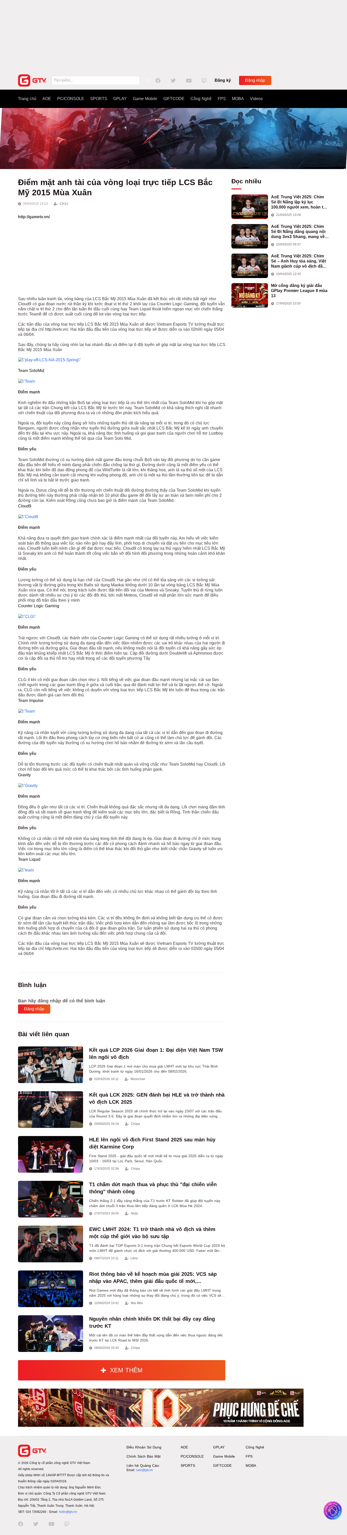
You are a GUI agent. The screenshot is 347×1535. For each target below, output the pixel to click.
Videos (256, 98)
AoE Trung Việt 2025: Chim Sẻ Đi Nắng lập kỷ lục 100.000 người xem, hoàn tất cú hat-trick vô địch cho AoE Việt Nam (299, 202)
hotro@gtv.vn (68, 1512)
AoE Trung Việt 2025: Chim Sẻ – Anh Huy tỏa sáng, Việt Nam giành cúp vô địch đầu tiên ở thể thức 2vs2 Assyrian (300, 261)
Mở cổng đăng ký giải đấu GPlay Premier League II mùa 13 (299, 290)
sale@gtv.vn (144, 1470)
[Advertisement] (173, 35)
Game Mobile (145, 98)
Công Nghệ (201, 98)
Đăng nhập (255, 80)
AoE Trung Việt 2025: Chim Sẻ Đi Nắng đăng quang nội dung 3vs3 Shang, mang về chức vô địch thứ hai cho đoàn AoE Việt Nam (298, 231)
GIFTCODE (173, 98)
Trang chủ (27, 98)
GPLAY (120, 98)
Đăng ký (223, 80)
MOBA (238, 98)
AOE (46, 98)
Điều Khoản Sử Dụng (144, 1447)
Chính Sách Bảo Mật (144, 1456)
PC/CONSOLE (70, 98)
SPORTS (98, 98)
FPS (222, 98)
